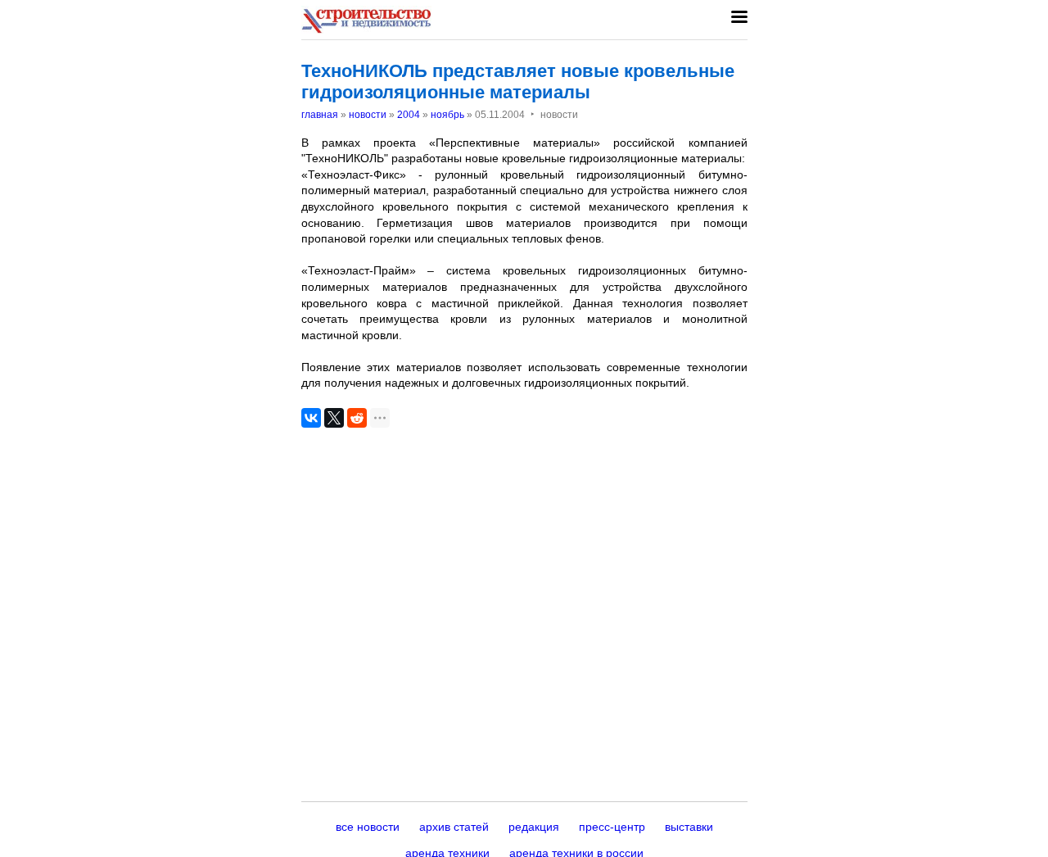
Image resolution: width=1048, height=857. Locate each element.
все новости (368, 826)
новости (367, 114)
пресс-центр (612, 826)
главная (319, 114)
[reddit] (357, 418)
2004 (408, 114)
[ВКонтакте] (311, 418)
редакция (533, 826)
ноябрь (447, 114)
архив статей (454, 826)
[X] (334, 418)
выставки (689, 826)
